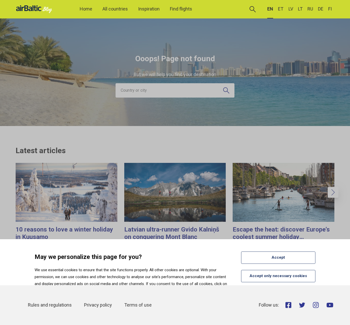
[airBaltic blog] (35, 9)
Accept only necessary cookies (278, 276)
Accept (278, 257)
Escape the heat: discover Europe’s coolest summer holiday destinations (281, 237)
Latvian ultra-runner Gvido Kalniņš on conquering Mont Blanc (171, 233)
